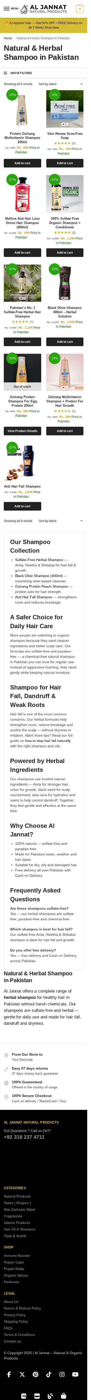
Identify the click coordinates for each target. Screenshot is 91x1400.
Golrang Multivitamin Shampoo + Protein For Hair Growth (64, 401)
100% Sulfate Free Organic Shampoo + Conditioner (65, 223)
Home (8, 38)
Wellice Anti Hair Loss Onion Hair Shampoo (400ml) (22, 223)
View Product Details (22, 431)
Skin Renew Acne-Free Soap (64, 136)
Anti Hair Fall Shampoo (22, 486)
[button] (79, 8)
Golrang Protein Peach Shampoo (41, 586)
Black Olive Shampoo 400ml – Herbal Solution (65, 312)
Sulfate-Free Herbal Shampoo (39, 560)
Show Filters (21, 72)
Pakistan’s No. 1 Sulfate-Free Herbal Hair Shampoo (22, 312)
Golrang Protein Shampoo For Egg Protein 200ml (22, 401)
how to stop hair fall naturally (48, 741)
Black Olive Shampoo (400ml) (39, 576)
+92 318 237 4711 (24, 1137)
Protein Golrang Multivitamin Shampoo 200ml (22, 138)
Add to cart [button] (22, 163)
